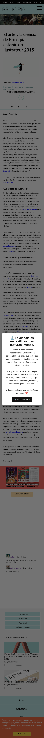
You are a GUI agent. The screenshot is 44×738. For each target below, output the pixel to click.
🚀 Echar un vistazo (22, 399)
